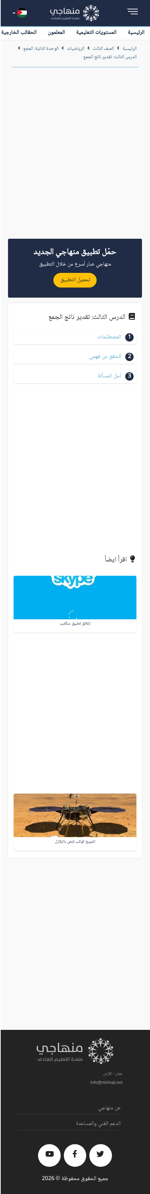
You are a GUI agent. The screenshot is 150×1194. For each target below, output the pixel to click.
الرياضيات (75, 49)
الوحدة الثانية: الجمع (41, 49)
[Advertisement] (75, 155)
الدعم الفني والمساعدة (98, 1123)
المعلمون (56, 32)
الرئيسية (136, 32)
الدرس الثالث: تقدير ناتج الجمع (110, 57)
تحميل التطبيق (75, 280)
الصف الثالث (103, 49)
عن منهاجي (109, 1108)
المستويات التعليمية (96, 32)
